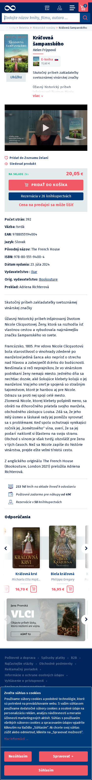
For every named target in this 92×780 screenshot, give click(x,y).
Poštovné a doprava (20, 658)
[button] (18, 756)
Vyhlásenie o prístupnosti (24, 681)
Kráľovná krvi (26, 574)
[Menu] (72, 8)
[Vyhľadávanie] (85, 17)
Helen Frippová (44, 50)
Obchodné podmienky (56, 664)
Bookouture (48, 279)
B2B (74, 658)
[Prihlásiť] (59, 8)
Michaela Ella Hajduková (29, 579)
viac (36, 96)
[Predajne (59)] (47, 8)
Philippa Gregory (62, 579)
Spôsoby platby (53, 658)
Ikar (34, 272)
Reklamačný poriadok (21, 669)
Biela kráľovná (62, 574)
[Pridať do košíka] (5, 589)
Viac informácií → (16, 739)
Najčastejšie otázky (19, 664)
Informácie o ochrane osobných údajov (34, 675)
